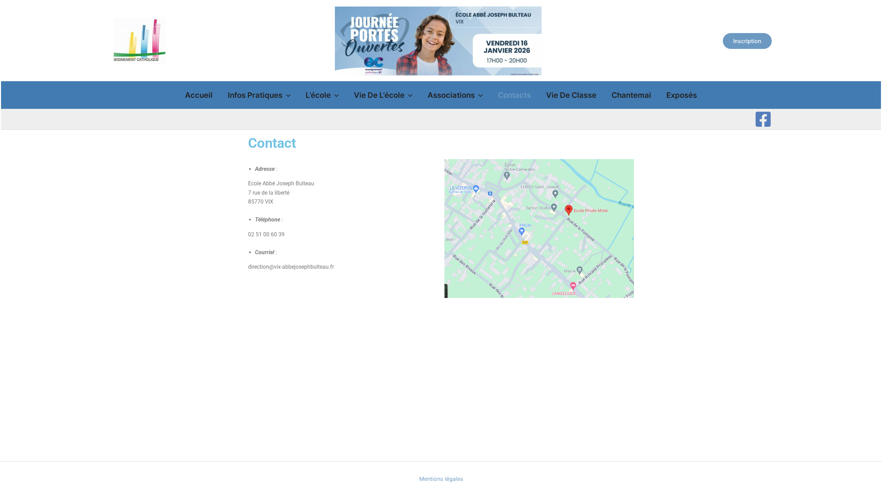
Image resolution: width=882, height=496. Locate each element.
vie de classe (571, 95)
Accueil (199, 95)
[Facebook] (763, 119)
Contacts (514, 95)
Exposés (681, 95)
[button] (747, 41)
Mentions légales (441, 478)
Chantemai (631, 95)
